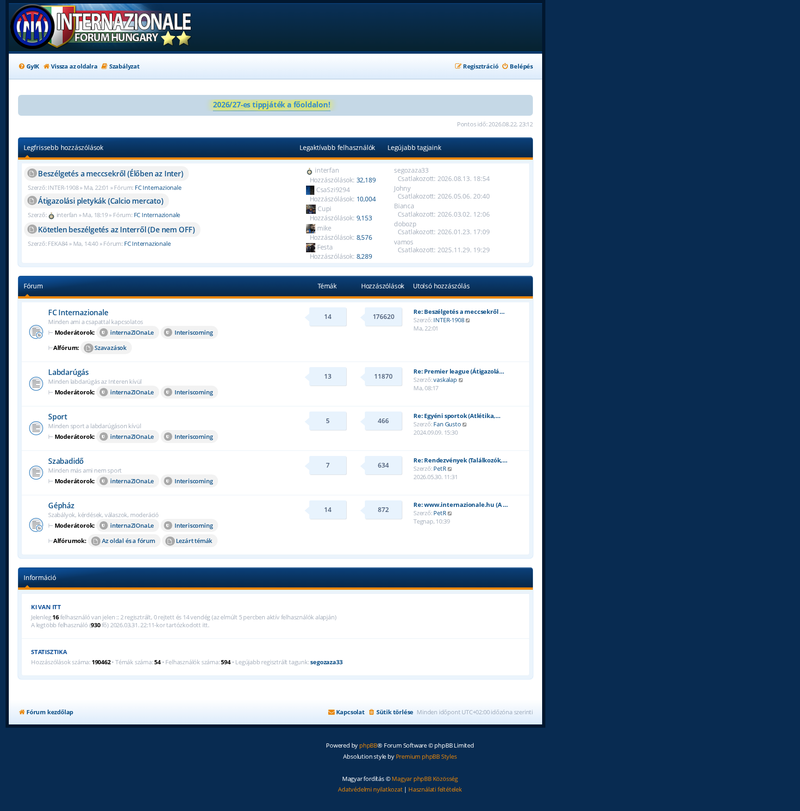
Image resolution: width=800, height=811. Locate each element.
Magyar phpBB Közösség (425, 778)
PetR (439, 468)
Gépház (61, 505)
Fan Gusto (447, 424)
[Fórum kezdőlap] (101, 27)
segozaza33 (326, 662)
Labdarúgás (68, 372)
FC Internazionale (158, 187)
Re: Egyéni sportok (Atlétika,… (456, 416)
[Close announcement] (525, 102)
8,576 (364, 237)
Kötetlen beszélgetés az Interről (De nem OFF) (116, 230)
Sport (57, 417)
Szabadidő (66, 461)
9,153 (364, 218)
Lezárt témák (194, 541)
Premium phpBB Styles (426, 756)
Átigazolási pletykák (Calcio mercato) (100, 201)
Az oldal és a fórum (128, 541)
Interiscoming (193, 332)
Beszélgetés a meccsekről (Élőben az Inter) (110, 173)
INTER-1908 (448, 320)
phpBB (368, 745)
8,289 (364, 256)
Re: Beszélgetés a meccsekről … (459, 311)
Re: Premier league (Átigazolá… (458, 371)
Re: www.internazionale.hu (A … (460, 504)
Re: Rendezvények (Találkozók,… (460, 460)
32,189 (366, 180)
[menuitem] (28, 66)
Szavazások (110, 347)
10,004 (366, 199)
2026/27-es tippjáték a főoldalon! (271, 105)
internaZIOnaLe (132, 332)
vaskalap (444, 379)
